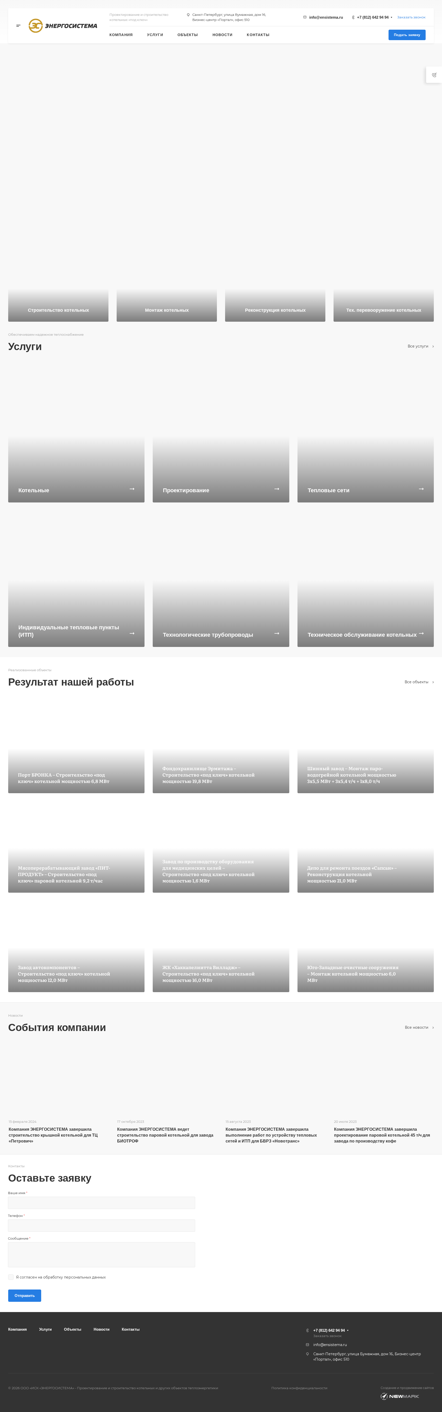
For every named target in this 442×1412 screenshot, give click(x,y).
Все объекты (417, 682)
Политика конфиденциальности (299, 1388)
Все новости (417, 1027)
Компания (17, 1329)
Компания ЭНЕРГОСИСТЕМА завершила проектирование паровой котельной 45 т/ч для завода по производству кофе (382, 1135)
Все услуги (418, 346)
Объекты (72, 1329)
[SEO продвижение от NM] (400, 1396)
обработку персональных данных (74, 1277)
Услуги (45, 1329)
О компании (35, 209)
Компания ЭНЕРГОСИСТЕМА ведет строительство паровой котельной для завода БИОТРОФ (165, 1135)
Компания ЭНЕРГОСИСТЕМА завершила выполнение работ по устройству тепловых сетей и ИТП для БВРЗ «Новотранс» (271, 1135)
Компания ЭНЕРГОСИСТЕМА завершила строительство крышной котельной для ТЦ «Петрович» (53, 1135)
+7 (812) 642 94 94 (373, 17)
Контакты (131, 1329)
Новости (101, 1329)
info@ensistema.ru (326, 17)
